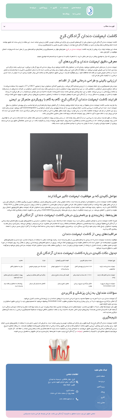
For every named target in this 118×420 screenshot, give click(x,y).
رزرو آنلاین (43, 8)
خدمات (65, 8)
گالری (55, 8)
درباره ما (33, 8)
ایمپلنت (79, 331)
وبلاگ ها (66, 14)
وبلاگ (103, 392)
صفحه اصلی (76, 8)
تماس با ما (77, 14)
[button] (4, 26)
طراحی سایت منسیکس (32, 414)
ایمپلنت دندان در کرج (74, 49)
